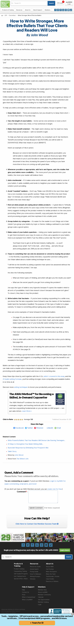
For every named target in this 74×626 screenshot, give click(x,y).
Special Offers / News (21, 579)
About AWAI (50, 567)
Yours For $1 (37, 623)
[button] (60, 3)
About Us (28, 10)
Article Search (34, 569)
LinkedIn (50, 428)
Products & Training (8, 10)
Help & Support (37, 10)
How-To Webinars (35, 574)
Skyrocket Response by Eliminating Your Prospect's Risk (28, 448)
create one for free (54, 489)
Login (39, 604)
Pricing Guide (34, 571)
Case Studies (50, 579)
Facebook (20, 428)
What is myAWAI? (27, 600)
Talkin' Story (12, 451)
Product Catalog (19, 569)
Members (47, 10)
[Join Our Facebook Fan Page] (55, 10)
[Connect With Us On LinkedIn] (63, 10)
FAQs (23, 595)
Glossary (32, 579)
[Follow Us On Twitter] (58, 10)
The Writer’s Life (22, 459)
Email (59, 428)
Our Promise (50, 569)
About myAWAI (42, 592)
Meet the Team (51, 574)
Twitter (30, 428)
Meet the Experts (51, 571)
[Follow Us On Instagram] (66, 10)
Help (23, 590)
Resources (19, 10)
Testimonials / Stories (52, 576)
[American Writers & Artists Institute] (5, 4)
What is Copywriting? (28, 597)
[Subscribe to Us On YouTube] (68, 10)
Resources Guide (35, 567)
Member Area (42, 590)
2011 (6, 15)
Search (51, 3)
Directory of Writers (52, 581)
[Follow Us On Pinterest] (60, 10)
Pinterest (39, 428)
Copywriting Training (20, 571)
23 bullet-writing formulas (12, 379)
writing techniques (21, 387)
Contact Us (25, 592)
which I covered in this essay (54, 376)
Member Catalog (43, 602)
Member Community (44, 595)
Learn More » (27, 411)
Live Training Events (20, 576)
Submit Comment (36, 508)
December (12, 15)
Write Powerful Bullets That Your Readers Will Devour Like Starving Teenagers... (37, 440)
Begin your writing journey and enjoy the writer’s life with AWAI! (37, 550)
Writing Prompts (35, 576)
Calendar (40, 597)
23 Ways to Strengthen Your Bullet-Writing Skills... (25, 444)
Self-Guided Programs (21, 574)
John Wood (19, 455)
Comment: (22, 492)
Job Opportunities (43, 600)
